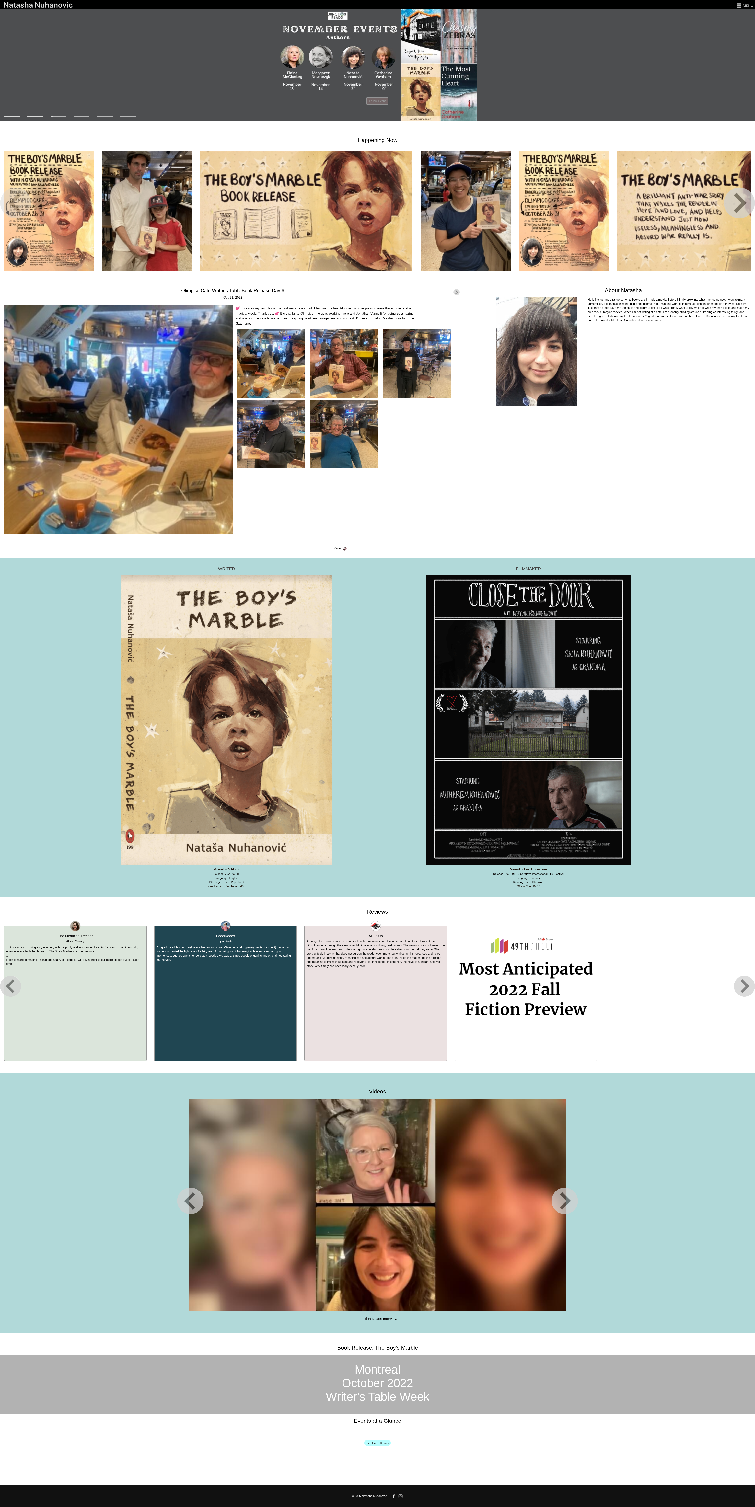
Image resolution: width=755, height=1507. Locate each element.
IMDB (536, 886)
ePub (243, 886)
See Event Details (377, 1442)
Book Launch (215, 886)
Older (338, 548)
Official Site (524, 886)
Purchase (231, 886)
